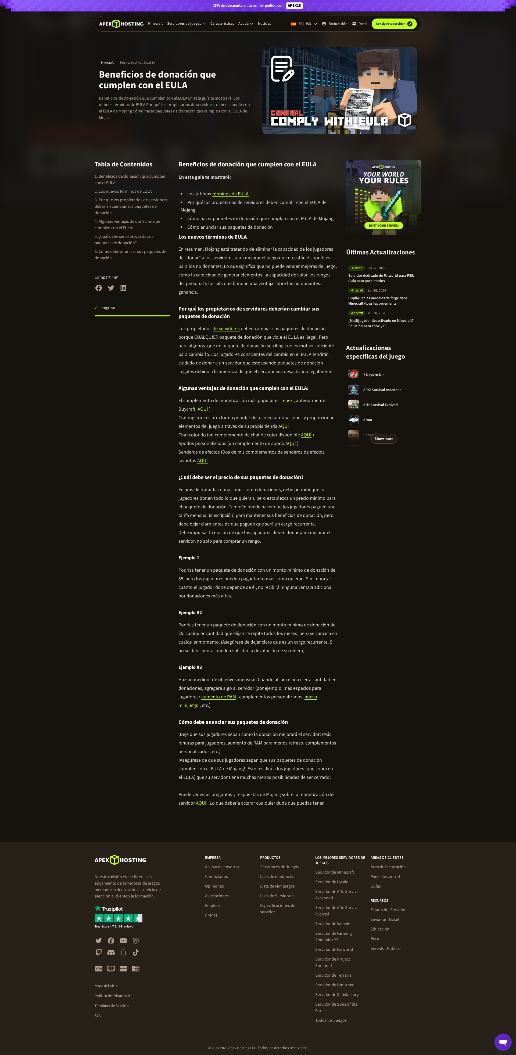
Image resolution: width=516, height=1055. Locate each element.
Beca (375, 939)
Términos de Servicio (112, 1006)
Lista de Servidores (277, 896)
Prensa (211, 915)
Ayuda (243, 23)
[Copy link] (323, 164)
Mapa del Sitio (106, 986)
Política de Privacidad (112, 996)
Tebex (287, 400)
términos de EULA (230, 194)
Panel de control (385, 876)
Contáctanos (216, 876)
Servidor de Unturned (334, 985)
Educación (380, 929)
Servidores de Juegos (279, 867)
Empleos (213, 905)
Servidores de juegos (184, 23)
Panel (363, 24)
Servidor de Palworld (334, 949)
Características (222, 23)
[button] (186, 23)
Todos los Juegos (331, 1020)
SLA (98, 1016)
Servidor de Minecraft (334, 872)
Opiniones (214, 886)
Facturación (338, 24)
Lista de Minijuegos (277, 886)
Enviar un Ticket (385, 919)
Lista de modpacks (277, 876)
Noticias (264, 23)
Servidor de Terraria (333, 975)
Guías (376, 886)
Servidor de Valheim (333, 924)
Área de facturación (388, 867)
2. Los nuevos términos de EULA (123, 191)
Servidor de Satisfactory (337, 995)
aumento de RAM (218, 696)
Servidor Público (386, 948)
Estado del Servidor (388, 910)
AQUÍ (203, 409)
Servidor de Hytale (331, 882)
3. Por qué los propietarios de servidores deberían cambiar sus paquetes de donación (131, 206)
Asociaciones (217, 896)
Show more (384, 438)
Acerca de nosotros (222, 867)
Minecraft (155, 23)
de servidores (226, 328)
